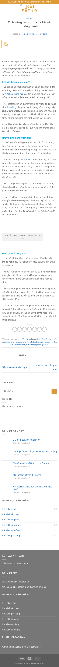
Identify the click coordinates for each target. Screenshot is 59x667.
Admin (44, 34)
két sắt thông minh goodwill (37, 345)
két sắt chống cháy (22, 342)
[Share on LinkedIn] (44, 329)
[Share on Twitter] (24, 329)
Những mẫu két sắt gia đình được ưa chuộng (35, 451)
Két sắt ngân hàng (11, 535)
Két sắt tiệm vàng (10, 525)
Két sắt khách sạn (10, 514)
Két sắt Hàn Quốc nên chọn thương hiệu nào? (32, 488)
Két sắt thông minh (16, 94)
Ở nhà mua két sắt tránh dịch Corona (31, 463)
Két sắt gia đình (9, 509)
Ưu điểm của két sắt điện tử (26, 440)
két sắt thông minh (17, 345)
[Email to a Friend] (29, 329)
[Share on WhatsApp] (14, 329)
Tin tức (29, 18)
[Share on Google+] (39, 329)
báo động (11, 107)
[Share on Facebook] (19, 329)
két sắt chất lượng (45, 339)
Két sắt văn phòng (11, 530)
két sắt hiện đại (50, 342)
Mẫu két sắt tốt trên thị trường (27, 475)
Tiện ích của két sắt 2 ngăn (15, 367)
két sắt (29, 159)
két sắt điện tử (37, 342)
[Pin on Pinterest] (34, 329)
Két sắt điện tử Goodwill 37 (27, 647)
